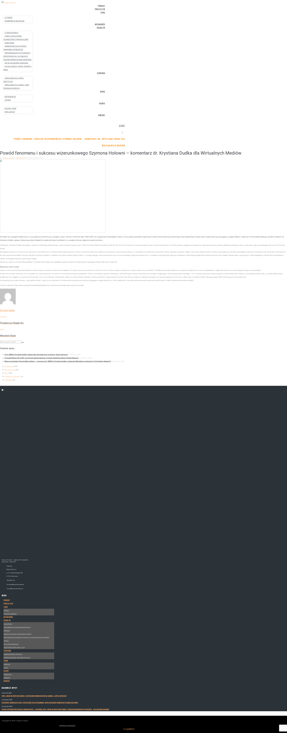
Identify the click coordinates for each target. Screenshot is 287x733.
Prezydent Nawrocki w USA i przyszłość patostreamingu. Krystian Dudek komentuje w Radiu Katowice (41, 358)
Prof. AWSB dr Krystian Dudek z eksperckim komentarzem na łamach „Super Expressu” (36, 355)
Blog (6, 373)
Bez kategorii (9, 370)
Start (122, 125)
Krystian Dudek (8, 158)
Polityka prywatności (67, 725)
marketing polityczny (12, 376)
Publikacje (8, 380)
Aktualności (20, 158)
